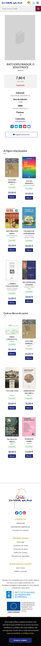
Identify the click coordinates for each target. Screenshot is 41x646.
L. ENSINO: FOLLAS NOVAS (12, 285)
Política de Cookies (20, 552)
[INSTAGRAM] (24, 513)
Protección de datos (20, 549)
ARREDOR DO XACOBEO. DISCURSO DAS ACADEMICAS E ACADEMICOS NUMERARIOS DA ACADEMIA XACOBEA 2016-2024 (29, 392)
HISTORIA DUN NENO (12, 232)
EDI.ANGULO (20, 121)
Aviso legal (20, 542)
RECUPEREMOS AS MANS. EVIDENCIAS (29, 283)
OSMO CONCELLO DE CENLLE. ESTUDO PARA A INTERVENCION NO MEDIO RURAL (12, 338)
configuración (28, 633)
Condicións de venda (20, 545)
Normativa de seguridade (20, 556)
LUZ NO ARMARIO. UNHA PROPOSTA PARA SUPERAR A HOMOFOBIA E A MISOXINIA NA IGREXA (29, 182)
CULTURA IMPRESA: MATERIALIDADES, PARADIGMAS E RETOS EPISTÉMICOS (12, 181)
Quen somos (20, 568)
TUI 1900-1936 (12, 391)
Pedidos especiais (20, 571)
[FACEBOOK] (16, 513)
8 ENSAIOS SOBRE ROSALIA (29, 440)
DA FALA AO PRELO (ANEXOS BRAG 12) (12, 440)
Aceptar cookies (20, 640)
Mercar (11, 197)
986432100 (20, 523)
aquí (9, 633)
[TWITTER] (20, 513)
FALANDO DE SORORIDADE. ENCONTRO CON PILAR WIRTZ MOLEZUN (29, 232)
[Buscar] (38, 8)
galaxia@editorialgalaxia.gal (20, 527)
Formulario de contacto (20, 530)
